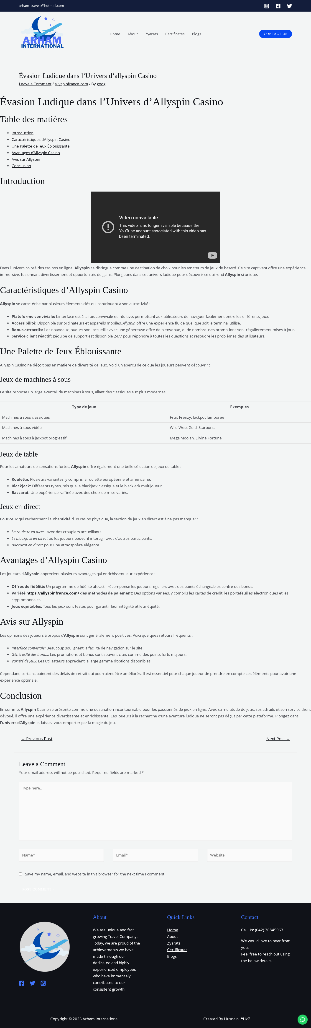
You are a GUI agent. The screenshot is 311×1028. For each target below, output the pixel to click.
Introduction (22, 132)
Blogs (196, 33)
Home (115, 33)
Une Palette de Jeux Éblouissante (41, 146)
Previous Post (36, 738)
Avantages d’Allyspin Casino (36, 152)
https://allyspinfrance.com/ (52, 593)
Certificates (175, 33)
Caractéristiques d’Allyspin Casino (41, 139)
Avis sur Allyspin (26, 159)
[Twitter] (289, 6)
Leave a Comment (35, 83)
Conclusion (21, 165)
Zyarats (151, 33)
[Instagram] (266, 6)
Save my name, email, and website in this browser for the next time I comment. (95, 874)
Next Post (278, 738)
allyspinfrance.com (71, 83)
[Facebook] (278, 6)
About (132, 33)
